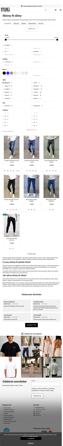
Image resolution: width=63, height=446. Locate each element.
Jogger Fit (8, 86)
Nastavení (30, 443)
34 (6, 122)
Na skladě (8, 45)
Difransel (8, 65)
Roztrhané (8, 105)
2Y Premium (9, 62)
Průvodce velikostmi (9, 411)
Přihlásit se (37, 396)
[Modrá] (8, 72)
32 (6, 119)
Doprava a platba (8, 415)
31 (35, 116)
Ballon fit (37, 98)
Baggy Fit (8, 92)
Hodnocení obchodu (31, 294)
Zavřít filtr (31, 28)
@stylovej (38, 415)
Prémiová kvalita (10, 54)
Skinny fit (8, 82)
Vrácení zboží (7, 408)
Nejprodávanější (32, 23)
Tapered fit (8, 98)
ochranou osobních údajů (46, 390)
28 (6, 113)
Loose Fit (37, 92)
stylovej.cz (38, 411)
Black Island (38, 62)
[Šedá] (11, 72)
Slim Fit (36, 82)
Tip (6, 51)
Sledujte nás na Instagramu (33, 334)
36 (35, 122)
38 (6, 125)
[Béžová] (19, 72)
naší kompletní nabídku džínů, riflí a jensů (28, 284)
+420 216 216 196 (40, 409)
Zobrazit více (31, 325)
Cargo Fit (8, 95)
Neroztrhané (38, 105)
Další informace (33, 436)
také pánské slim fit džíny (42, 283)
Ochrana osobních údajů (10, 421)
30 (6, 116)
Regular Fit (38, 86)
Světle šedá (9, 75)
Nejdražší (23, 23)
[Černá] (4, 72)
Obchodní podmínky (9, 417)
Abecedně (40, 23)
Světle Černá (38, 75)
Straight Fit (8, 89)
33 (35, 119)
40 (35, 125)
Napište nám (7, 423)
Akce (7, 48)
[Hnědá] (22, 72)
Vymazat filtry (30, 129)
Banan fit (37, 95)
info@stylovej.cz (40, 407)
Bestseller (37, 51)
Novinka (37, 48)
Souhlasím (31, 438)
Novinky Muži (38, 54)
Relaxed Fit (38, 89)
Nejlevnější (16, 23)
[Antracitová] (26, 72)
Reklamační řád (8, 419)
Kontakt (6, 413)
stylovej (37, 413)
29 (35, 113)
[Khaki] (15, 72)
